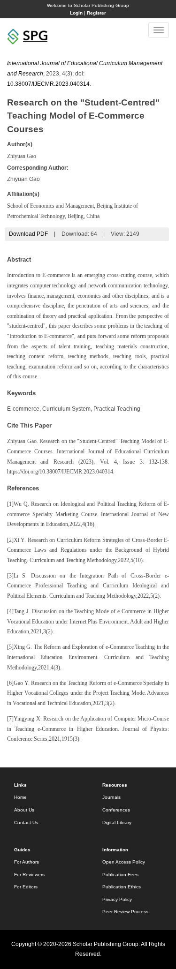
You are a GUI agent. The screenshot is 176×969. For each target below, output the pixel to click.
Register (96, 12)
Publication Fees (120, 874)
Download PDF (28, 234)
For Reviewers (29, 874)
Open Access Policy (123, 861)
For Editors (26, 886)
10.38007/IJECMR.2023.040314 (48, 84)
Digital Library (116, 822)
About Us (24, 809)
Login (76, 12)
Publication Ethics (121, 886)
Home (20, 797)
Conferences (116, 809)
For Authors (26, 861)
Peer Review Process (125, 911)
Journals (111, 797)
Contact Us (26, 822)
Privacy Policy (117, 899)
